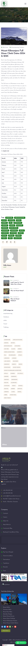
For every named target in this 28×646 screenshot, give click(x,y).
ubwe (10, 238)
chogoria (11, 220)
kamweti (4, 222)
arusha (6, 342)
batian (4, 220)
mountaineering (15, 47)
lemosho (4, 225)
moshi (20, 364)
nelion (22, 230)
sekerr (13, 388)
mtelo (6, 373)
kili (10, 222)
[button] (14, 599)
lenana (12, 225)
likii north (7, 361)
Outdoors (21, 47)
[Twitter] (5, 627)
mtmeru (13, 373)
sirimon (18, 235)
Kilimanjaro (17, 222)
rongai (20, 385)
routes (4, 235)
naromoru (14, 230)
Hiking (18, 220)
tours (13, 391)
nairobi (6, 376)
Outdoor (6, 385)
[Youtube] (7, 627)
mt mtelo (20, 373)
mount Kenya (13, 227)
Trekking (5, 327)
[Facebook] (2, 627)
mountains (5, 230)
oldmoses (14, 382)
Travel (5, 324)
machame (19, 225)
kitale (20, 355)
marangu (4, 227)
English (5, 645)
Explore (3, 548)
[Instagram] (12, 627)
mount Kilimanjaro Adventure (12, 370)
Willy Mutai (5, 47)
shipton (11, 235)
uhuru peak (18, 238)
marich (14, 364)
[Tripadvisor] (10, 627)
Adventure (9, 217)
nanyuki (6, 379)
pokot (14, 385)
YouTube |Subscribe (7, 591)
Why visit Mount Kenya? (17, 290)
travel (4, 238)
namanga (13, 376)
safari (5, 320)
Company (4, 509)
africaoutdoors (19, 217)
